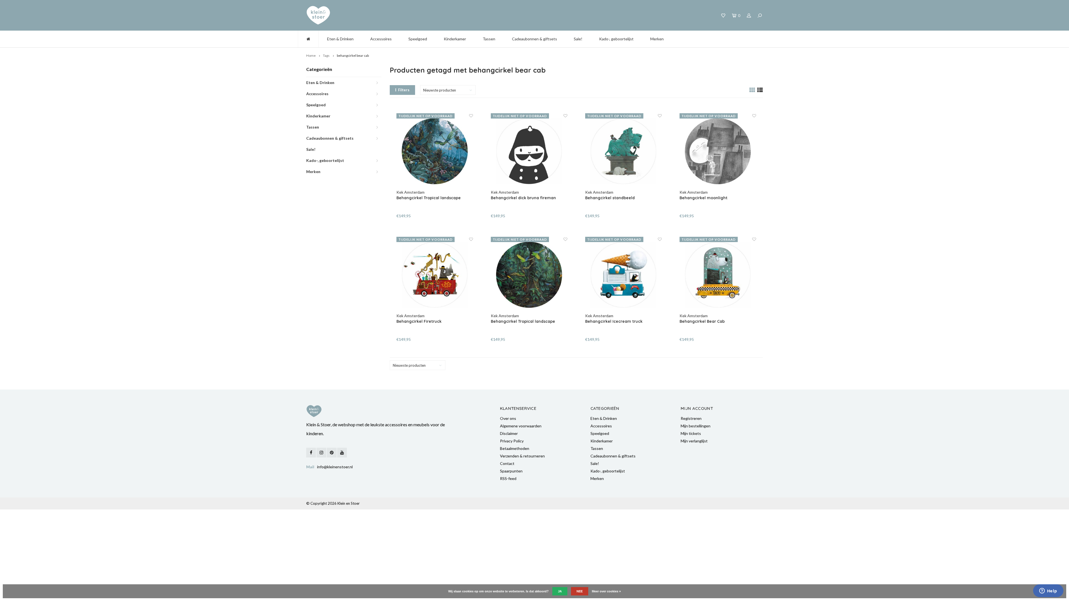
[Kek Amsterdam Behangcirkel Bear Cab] (718, 275)
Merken (657, 38)
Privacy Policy (512, 441)
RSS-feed (508, 478)
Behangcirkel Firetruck (419, 321)
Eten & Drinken (340, 38)
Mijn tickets (691, 433)
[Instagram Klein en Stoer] (321, 452)
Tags (326, 55)
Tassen (489, 38)
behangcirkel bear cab (353, 55)
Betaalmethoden (514, 448)
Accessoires (381, 38)
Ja (560, 591)
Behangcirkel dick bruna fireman (523, 197)
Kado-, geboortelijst (616, 38)
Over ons (508, 418)
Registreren (691, 418)
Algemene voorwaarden (520, 425)
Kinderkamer (455, 38)
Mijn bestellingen (695, 425)
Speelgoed (417, 38)
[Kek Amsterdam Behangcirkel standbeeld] (623, 151)
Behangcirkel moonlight (703, 197)
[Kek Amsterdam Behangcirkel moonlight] (718, 151)
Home (311, 55)
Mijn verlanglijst (694, 441)
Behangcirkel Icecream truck (614, 321)
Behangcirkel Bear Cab (702, 321)
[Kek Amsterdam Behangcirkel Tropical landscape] (434, 151)
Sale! (578, 38)
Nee (580, 591)
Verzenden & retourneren (522, 456)
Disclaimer (509, 433)
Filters (404, 90)
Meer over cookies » (606, 591)
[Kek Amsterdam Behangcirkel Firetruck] (434, 275)
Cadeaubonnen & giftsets (534, 38)
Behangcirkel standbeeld (610, 197)
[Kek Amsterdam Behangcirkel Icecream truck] (623, 275)
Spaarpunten (511, 471)
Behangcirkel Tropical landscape (428, 197)
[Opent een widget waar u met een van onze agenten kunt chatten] (1048, 591)
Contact (507, 463)
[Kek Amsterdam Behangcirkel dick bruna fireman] (529, 151)
